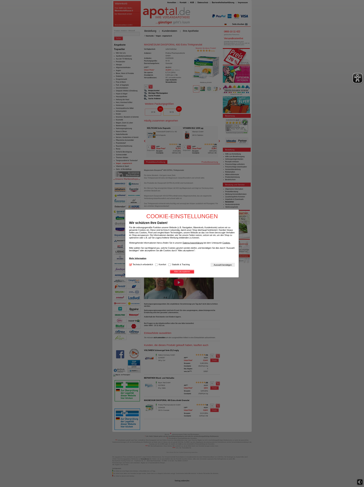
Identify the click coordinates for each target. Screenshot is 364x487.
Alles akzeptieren (182, 271)
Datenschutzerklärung (193, 242)
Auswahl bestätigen (223, 265)
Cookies (226, 242)
